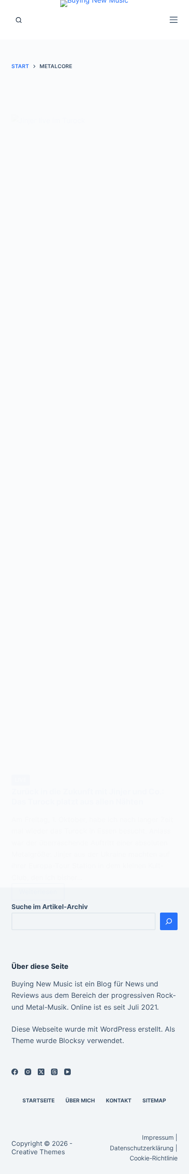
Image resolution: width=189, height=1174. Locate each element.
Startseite (38, 1100)
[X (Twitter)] (41, 1072)
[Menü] (174, 20)
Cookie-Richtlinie (154, 1158)
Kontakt (118, 1100)
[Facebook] (14, 1072)
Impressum (158, 1137)
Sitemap (154, 1100)
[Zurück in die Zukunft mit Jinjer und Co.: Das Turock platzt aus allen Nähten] (94, 444)
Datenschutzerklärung (142, 1148)
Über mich (80, 1100)
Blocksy (72, 1040)
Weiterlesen (41, 894)
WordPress (118, 1029)
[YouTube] (67, 1072)
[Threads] (54, 1072)
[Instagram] (28, 1072)
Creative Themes (38, 1152)
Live (20, 779)
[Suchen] (19, 20)
